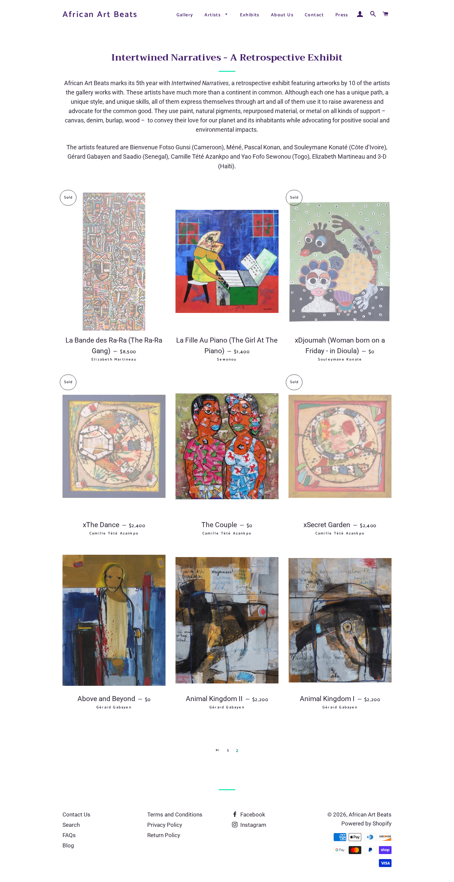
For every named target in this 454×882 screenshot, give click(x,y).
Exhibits (250, 15)
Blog (68, 845)
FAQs (69, 835)
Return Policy (163, 835)
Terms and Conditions (174, 814)
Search (71, 824)
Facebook (252, 814)
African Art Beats (100, 15)
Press (341, 15)
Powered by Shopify (366, 823)
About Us (282, 15)
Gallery (184, 15)
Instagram (252, 824)
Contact (314, 15)
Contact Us (76, 814)
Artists (213, 15)
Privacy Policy (164, 824)
